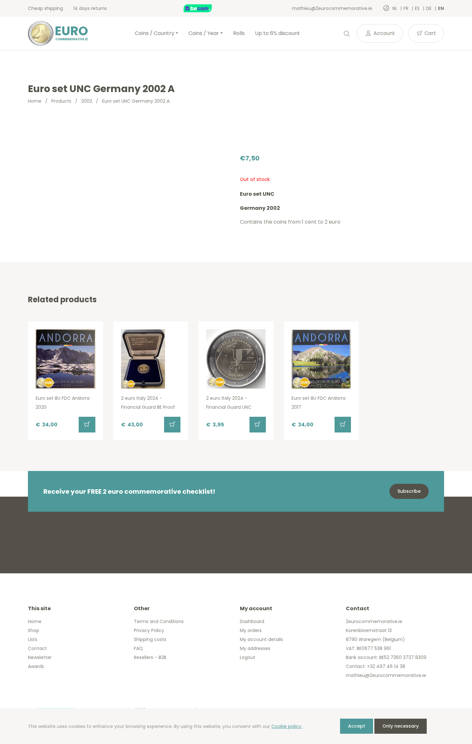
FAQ (138, 648)
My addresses (255, 648)
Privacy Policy (149, 630)
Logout (247, 657)
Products (61, 101)
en (441, 8)
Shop (33, 630)
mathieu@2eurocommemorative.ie (332, 8)
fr (407, 8)
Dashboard (252, 621)
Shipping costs (150, 639)
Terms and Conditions (159, 621)
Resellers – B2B (150, 657)
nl (395, 8)
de (429, 8)
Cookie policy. (286, 726)
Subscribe (409, 491)
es (418, 8)
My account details (261, 639)
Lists (32, 639)
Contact (37, 648)
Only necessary (400, 726)
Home (34, 101)
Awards (36, 666)
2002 (86, 101)
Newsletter (40, 657)
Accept (356, 726)
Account (383, 33)
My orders (251, 630)
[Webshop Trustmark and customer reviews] (204, 8)
